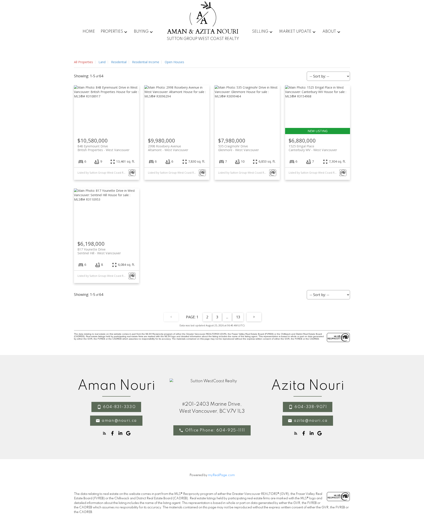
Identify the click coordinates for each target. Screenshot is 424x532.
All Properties (83, 62)
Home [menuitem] (89, 32)
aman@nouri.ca (119, 421)
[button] (116, 407)
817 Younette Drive (99, 251)
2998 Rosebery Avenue (168, 148)
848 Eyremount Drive (103, 148)
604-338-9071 (311, 407)
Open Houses (174, 62)
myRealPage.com (221, 475)
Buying (141, 32)
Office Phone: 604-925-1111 (215, 430)
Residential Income (145, 62)
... (227, 317)
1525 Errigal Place (313, 148)
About (329, 32)
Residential (119, 62)
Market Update (295, 32)
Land (102, 62)
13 (238, 317)
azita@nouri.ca (310, 421)
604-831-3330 (119, 407)
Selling (260, 32)
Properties (112, 32)
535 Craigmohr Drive (238, 148)
